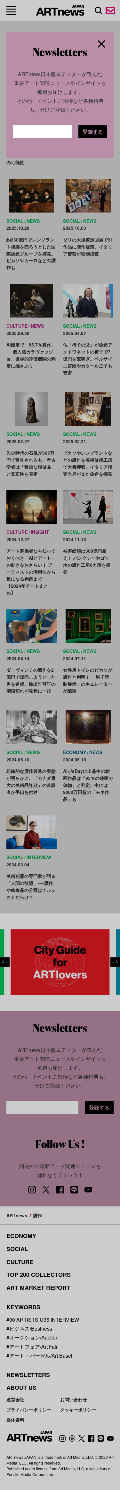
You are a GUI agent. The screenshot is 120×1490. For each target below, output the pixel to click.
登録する (93, 131)
